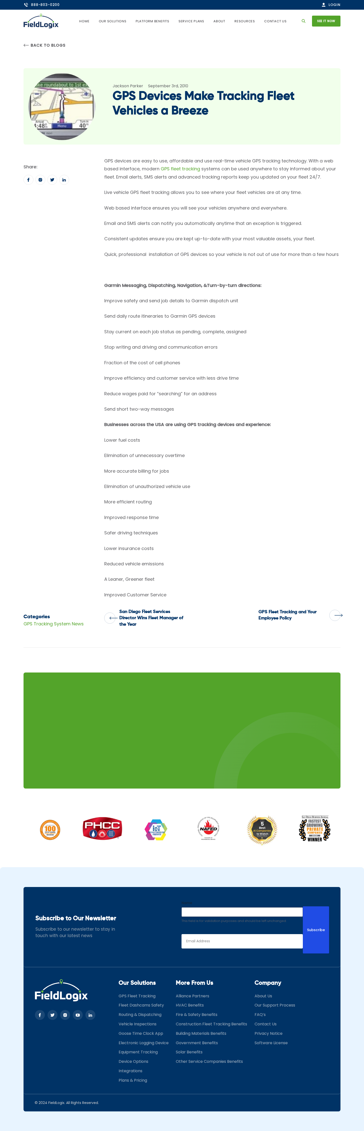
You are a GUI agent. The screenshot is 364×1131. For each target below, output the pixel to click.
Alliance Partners (192, 996)
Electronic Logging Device (144, 1042)
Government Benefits (197, 1042)
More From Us (194, 983)
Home (84, 21)
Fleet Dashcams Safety (141, 1005)
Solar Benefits (189, 1052)
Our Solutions (113, 21)
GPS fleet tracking (180, 169)
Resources (244, 21)
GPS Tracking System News (54, 624)
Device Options (133, 1061)
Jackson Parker (128, 86)
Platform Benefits (152, 21)
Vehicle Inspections (137, 1024)
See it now (326, 21)
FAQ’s (260, 1014)
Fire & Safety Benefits (196, 1014)
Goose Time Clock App (141, 1033)
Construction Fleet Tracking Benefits (211, 1024)
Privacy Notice (269, 1033)
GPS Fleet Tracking (137, 996)
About (219, 21)
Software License (271, 1042)
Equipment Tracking (138, 1052)
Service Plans (191, 21)
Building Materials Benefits (201, 1033)
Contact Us (275, 21)
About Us (263, 996)
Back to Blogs (48, 45)
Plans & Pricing (133, 1080)
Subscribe (316, 929)
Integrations (130, 1071)
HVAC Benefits (190, 1005)
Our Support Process (275, 1005)
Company (268, 983)
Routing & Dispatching (140, 1014)
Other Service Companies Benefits (209, 1061)
